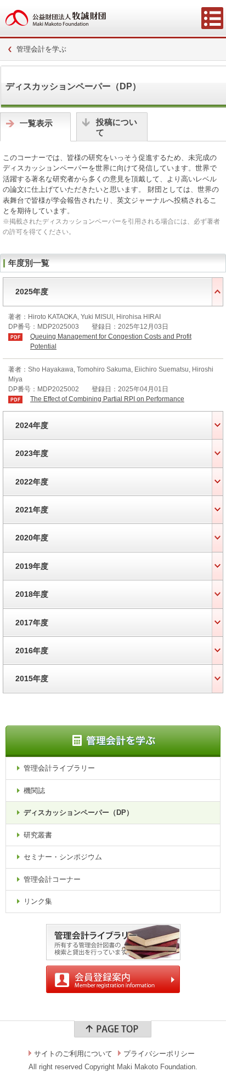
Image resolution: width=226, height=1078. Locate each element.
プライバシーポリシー (159, 1054)
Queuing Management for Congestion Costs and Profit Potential (110, 341)
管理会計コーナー (52, 879)
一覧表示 (36, 123)
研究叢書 (38, 835)
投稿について (116, 127)
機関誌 (34, 790)
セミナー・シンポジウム (63, 857)
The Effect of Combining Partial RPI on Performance (107, 399)
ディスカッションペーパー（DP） (78, 812)
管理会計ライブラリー (59, 768)
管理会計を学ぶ (41, 49)
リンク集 (38, 901)
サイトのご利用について (73, 1054)
